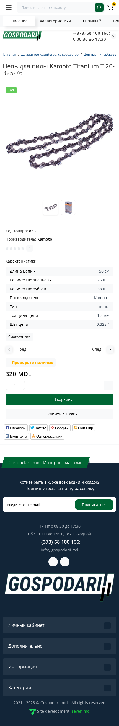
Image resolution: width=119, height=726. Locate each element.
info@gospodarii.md (59, 550)
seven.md (81, 711)
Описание (18, 21)
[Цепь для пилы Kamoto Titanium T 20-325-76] (59, 141)
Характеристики (55, 21)
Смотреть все (19, 336)
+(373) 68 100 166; (91, 33)
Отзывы (92, 21)
